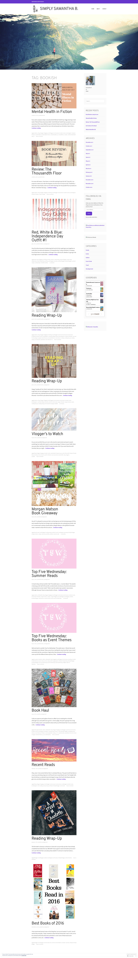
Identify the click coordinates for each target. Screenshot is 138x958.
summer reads (56, 534)
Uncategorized (46, 243)
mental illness (61, 134)
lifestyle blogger (71, 532)
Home (92, 8)
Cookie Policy (23, 955)
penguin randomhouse (42, 338)
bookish (61, 133)
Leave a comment (39, 136)
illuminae (39, 733)
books (43, 115)
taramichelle (60, 454)
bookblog (34, 336)
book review (64, 334)
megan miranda (68, 402)
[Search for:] (95, 101)
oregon (39, 534)
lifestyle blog (41, 261)
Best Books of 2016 (48, 923)
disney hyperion (61, 336)
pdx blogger (51, 261)
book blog (50, 192)
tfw (52, 598)
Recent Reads (43, 764)
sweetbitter (67, 733)
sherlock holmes (68, 857)
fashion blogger (63, 259)
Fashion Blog (56, 259)
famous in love (44, 660)
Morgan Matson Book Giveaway (45, 511)
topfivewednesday (59, 662)
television (49, 339)
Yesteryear (88, 288)
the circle (71, 733)
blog (39, 133)
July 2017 (88, 153)
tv (52, 339)
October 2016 (89, 187)
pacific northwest (47, 454)
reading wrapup (41, 403)
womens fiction (39, 734)
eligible (66, 731)
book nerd (60, 334)
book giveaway (48, 532)
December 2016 (89, 179)
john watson (55, 857)
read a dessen (58, 338)
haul (36, 733)
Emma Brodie (89, 295)
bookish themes (35, 660)
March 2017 (88, 168)
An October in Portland (91, 125)
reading (43, 194)
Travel (87, 265)
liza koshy (36, 454)
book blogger (50, 133)
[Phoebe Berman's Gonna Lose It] (101, 285)
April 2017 (88, 164)
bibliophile (40, 595)
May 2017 (88, 161)
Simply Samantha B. (59, 8)
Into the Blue (89, 293)
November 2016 (89, 183)
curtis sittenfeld (61, 731)
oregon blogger (54, 596)
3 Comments (61, 403)
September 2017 (89, 149)
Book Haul (40, 710)
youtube (33, 456)
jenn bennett (34, 596)
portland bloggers (68, 261)
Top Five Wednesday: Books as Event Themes (52, 638)
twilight (64, 662)
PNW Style (55, 261)
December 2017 (89, 142)
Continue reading (36, 128)
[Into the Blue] (101, 296)
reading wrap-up (68, 338)
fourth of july (69, 259)
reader (40, 194)
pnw (44, 534)
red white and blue (44, 262)
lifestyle (33, 134)
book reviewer (56, 133)
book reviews (60, 192)
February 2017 (89, 172)
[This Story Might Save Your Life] (101, 302)
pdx (42, 534)
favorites (67, 942)
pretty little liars (52, 338)
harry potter (50, 660)
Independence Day (35, 261)
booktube (46, 731)
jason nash (62, 453)
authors (36, 133)
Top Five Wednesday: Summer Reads (49, 573)
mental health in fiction (45, 134)
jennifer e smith (52, 402)
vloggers (67, 454)
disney (56, 336)
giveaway (66, 532)
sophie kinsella (61, 733)
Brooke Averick (89, 285)
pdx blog (46, 261)
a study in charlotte (38, 659)
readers (65, 134)
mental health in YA (54, 134)
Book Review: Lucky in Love (92, 114)
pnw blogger (66, 596)
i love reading (40, 785)
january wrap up (46, 785)
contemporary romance (53, 731)
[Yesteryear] (101, 291)
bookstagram (68, 133)
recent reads (62, 785)
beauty (87, 250)
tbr (46, 339)
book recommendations (57, 942)
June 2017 (88, 157)
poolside (47, 534)
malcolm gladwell (48, 733)
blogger (41, 133)
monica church (41, 454)
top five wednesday (57, 598)
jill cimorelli (67, 453)
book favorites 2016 (48, 942)
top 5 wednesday (43, 662)
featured (73, 133)
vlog (64, 454)
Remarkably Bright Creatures (93, 307)
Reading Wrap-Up (47, 315)
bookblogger (64, 784)
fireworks (46, 402)
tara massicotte (55, 454)
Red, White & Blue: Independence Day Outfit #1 (47, 236)
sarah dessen (43, 339)
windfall (56, 403)
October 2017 (89, 146)
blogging (45, 133)
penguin (36, 338)
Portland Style (37, 262)
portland (51, 534)
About (98, 8)
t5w (51, 598)
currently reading (51, 336)
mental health (38, 134)
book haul (68, 729)
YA (33, 136)
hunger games (55, 660)
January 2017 (89, 176)
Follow (88, 213)
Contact (104, 8)
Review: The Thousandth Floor (47, 171)
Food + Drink (89, 261)
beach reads (37, 532)
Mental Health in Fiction (52, 111)
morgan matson (35, 534)
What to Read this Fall (91, 129)
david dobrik (53, 453)
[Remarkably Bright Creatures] (101, 310)
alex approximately (38, 729)
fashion (41, 243)
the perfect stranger (50, 403)
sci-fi (57, 733)
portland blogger (61, 261)
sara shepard (37, 339)
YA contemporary (47, 734)
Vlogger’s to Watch (47, 434)
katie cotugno (58, 402)
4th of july (36, 259)
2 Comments (52, 262)
